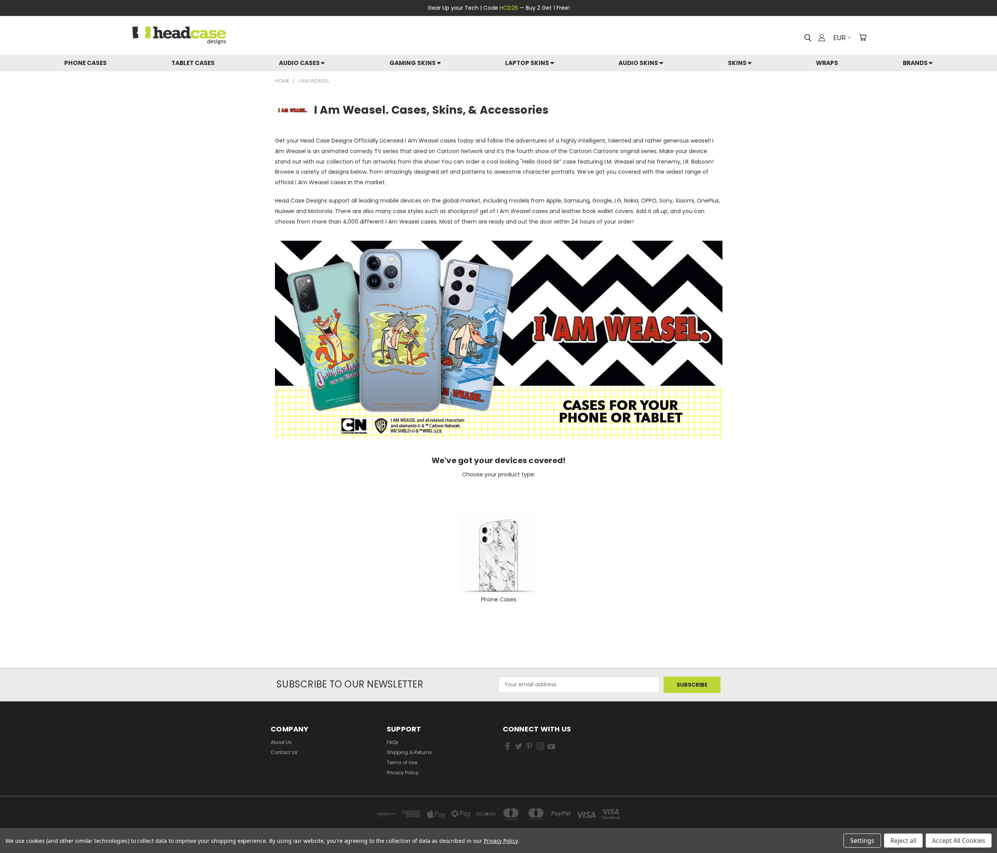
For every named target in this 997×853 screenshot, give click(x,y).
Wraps (827, 63)
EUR (839, 37)
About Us (281, 742)
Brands (916, 63)
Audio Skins (638, 63)
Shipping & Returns (409, 752)
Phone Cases (85, 63)
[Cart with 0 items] (863, 37)
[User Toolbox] (822, 37)
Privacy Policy (403, 772)
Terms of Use (402, 762)
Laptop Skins (527, 63)
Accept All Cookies (958, 840)
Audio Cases (300, 63)
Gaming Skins (413, 63)
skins (738, 63)
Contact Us (284, 752)
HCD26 (509, 8)
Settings (862, 840)
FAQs (392, 742)
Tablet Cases (193, 63)
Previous (976, 817)
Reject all (903, 840)
